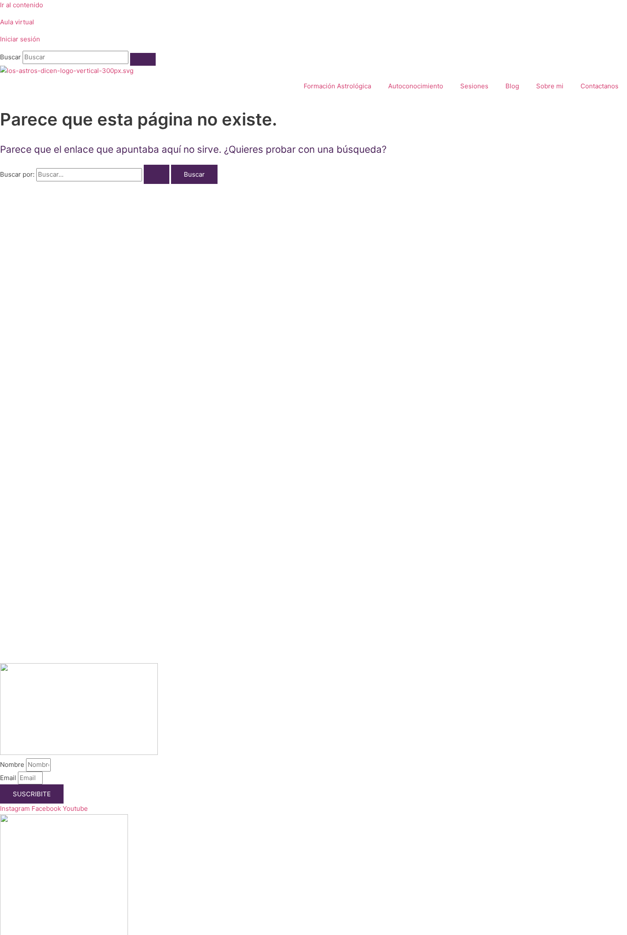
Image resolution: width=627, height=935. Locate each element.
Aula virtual (17, 22)
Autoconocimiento (415, 86)
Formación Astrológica (337, 86)
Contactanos (599, 86)
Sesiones (474, 86)
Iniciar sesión (20, 39)
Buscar (10, 57)
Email (9, 778)
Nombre (13, 764)
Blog (512, 86)
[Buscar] (143, 59)
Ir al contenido (21, 5)
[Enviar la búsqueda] (156, 174)
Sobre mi (549, 86)
